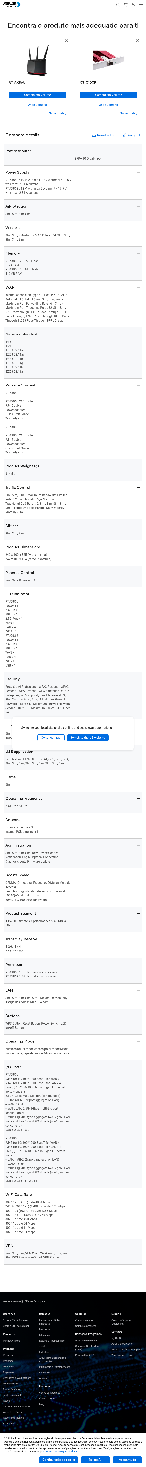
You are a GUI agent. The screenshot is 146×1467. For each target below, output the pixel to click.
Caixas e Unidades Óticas (16, 1406)
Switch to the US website (87, 738)
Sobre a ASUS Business (16, 1320)
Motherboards (10, 1383)
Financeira (44, 1372)
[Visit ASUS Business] (14, 1301)
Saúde (42, 1346)
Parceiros (9, 1334)
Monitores (8, 1366)
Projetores (8, 1372)
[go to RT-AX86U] (37, 61)
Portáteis (8, 1355)
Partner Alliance (11, 1340)
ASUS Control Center (122, 1343)
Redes (6, 1400)
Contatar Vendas (84, 1320)
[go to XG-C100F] (108, 61)
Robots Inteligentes (13, 1417)
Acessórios (9, 1423)
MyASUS (116, 1338)
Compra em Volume (85, 1326)
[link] (37, 105)
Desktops (8, 1360)
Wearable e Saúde (13, 1412)
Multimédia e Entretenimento (54, 1366)
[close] (128, 721)
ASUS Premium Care (86, 1340)
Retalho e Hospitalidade (52, 1340)
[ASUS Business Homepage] (12, 4)
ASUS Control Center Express (126, 1349)
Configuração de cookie (58, 1460)
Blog (41, 1404)
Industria (44, 1352)
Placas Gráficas (11, 1389)
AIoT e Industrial (12, 1395)
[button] (118, 4)
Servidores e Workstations (17, 1377)
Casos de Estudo (48, 1398)
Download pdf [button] (106, 135)
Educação (44, 1335)
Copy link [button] (134, 135)
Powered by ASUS (84, 1355)
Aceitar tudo (127, 1460)
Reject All (95, 1460)
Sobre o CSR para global (16, 1326)
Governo (43, 1378)
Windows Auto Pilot (121, 1355)
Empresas (44, 1329)
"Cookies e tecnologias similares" (60, 1451)
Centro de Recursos (49, 1392)
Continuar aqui (51, 738)
